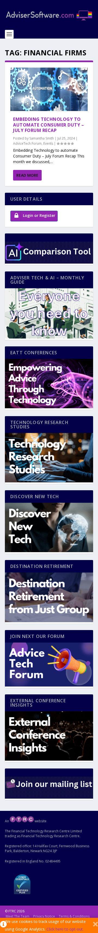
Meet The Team (17, 916)
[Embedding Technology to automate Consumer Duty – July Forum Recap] (49, 89)
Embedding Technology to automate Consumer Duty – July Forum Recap (48, 125)
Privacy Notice (44, 916)
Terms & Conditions (74, 916)
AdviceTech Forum (27, 143)
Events (48, 143)
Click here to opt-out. (65, 929)
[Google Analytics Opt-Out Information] (2, 925)
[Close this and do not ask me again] (95, 925)
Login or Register (39, 215)
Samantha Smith (41, 138)
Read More (27, 175)
